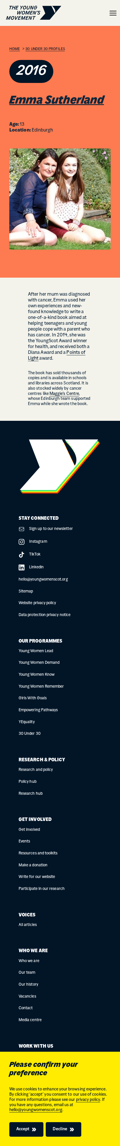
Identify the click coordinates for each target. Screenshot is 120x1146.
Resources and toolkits (38, 853)
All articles (28, 925)
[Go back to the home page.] (33, 13)
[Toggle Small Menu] (113, 13)
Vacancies (27, 996)
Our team (27, 973)
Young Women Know (36, 675)
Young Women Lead (36, 651)
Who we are (29, 961)
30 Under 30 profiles (45, 49)
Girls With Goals (33, 698)
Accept (22, 1129)
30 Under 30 (29, 734)
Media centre (30, 1020)
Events (24, 841)
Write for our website (37, 877)
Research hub (31, 794)
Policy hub (27, 782)
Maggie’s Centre (64, 394)
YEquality (27, 722)
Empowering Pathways (38, 710)
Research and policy (36, 770)
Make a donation (33, 865)
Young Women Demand (39, 663)
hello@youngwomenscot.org (35, 1110)
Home (14, 49)
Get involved (29, 830)
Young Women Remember (41, 687)
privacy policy (88, 1100)
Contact (26, 1008)
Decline (60, 1129)
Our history (28, 985)
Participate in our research (42, 889)
